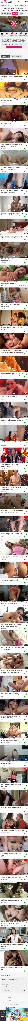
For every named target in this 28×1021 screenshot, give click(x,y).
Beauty (21, 13)
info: (9, 997)
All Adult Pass (7, 13)
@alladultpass (18, 44)
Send (23, 990)
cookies (3, 1014)
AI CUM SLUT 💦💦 (5, 5)
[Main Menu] (2, 2)
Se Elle (3, 536)
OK (23, 1015)
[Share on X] (25, 17)
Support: (11, 1000)
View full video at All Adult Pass (9, 17)
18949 (13, 13)
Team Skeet (4, 628)
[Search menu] (18, 1)
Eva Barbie (4, 879)
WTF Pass (4, 285)
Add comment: (5, 984)
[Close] (26, 1015)
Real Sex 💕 (15, 5)
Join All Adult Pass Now (13, 47)
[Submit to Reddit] (21, 17)
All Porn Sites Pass (6, 354)
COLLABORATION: (13, 1004)
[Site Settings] (25, 1)
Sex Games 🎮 (23, 5)
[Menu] (22, 1)
